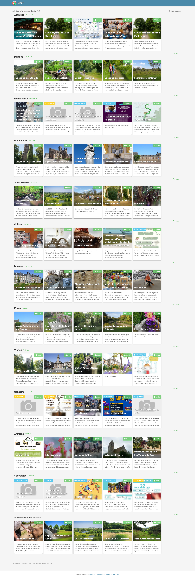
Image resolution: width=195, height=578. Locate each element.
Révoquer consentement (112, 574)
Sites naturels (22, 182)
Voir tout (30, 15)
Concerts (19, 391)
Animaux (19, 433)
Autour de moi (175, 11)
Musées (18, 266)
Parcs (17, 308)
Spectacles (20, 475)
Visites (18, 350)
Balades (18, 56)
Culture (18, 224)
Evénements (21, 98)
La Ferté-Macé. (49, 563)
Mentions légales (99, 574)
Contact (91, 574)
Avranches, (40, 563)
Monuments (20, 140)
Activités (19, 14)
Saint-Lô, (34, 563)
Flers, (30, 563)
